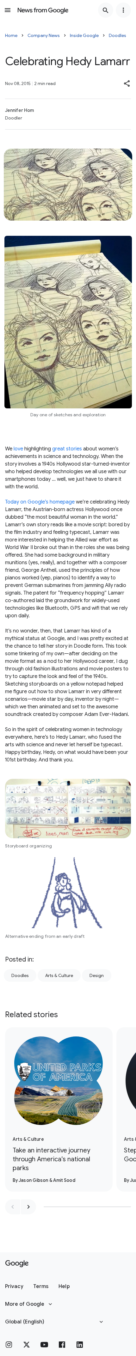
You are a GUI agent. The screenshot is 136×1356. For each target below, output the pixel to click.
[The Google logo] (17, 1263)
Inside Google (84, 35)
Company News (44, 35)
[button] (127, 83)
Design (97, 975)
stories (73, 449)
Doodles (117, 35)
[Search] (105, 10)
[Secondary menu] (123, 10)
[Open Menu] (7, 10)
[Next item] (28, 1206)
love (17, 449)
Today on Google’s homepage (40, 502)
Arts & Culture (59, 975)
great (58, 449)
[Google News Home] (43, 10)
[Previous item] (12, 1206)
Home (11, 35)
